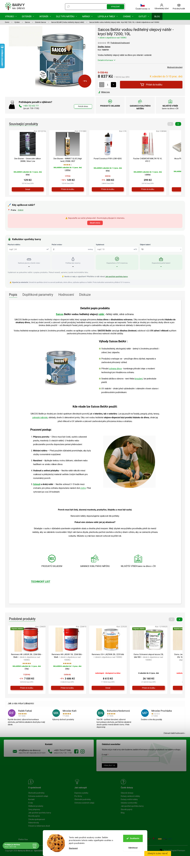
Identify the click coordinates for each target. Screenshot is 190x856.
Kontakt (31, 799)
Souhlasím (134, 838)
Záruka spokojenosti (36, 819)
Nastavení (73, 848)
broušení (139, 378)
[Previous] (170, 124)
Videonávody (33, 823)
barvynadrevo (82, 751)
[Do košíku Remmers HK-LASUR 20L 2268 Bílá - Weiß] (26, 688)
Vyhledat (115, 7)
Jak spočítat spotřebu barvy (116, 276)
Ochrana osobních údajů (38, 796)
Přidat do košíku (154, 84)
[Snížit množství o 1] (101, 84)
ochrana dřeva (115, 368)
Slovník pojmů (34, 816)
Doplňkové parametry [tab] (37, 295)
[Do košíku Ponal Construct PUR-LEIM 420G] (108, 189)
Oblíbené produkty (35, 806)
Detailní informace (105, 60)
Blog (122, 813)
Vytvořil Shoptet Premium (174, 850)
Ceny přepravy (34, 809)
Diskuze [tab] (85, 295)
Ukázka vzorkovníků (129, 803)
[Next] (178, 124)
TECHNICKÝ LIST (40, 581)
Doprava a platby (81, 793)
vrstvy (83, 488)
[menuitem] (10, 16)
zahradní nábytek (40, 417)
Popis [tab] (13, 295)
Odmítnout (133, 848)
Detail (27, 189)
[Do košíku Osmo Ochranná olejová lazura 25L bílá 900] (148, 688)
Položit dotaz (83, 106)
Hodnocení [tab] (66, 295)
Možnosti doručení (174, 67)
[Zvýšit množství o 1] (113, 84)
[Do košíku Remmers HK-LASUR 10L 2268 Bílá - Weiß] (67, 688)
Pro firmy (78, 796)
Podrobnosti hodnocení (120, 43)
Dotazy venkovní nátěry (130, 796)
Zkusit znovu (95, 223)
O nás (30, 803)
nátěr (101, 314)
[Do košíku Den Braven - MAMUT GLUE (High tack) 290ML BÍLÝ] (68, 189)
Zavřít (112, 92)
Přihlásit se (109, 765)
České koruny (141, 9)
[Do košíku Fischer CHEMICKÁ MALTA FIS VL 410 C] (148, 189)
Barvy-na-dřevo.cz (76, 751)
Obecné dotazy (127, 793)
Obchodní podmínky (36, 793)
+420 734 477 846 (62, 750)
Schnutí (36, 484)
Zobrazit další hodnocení (173, 733)
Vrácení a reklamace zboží (39, 826)
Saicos (59, 314)
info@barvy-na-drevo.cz (29, 750)
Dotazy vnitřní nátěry (129, 799)
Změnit (20, 210)
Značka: (104, 47)
